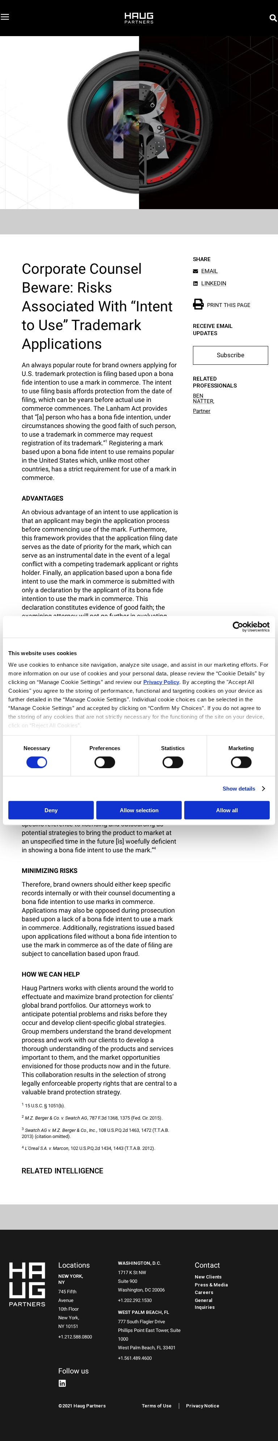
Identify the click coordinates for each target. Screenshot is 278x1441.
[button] (273, 18)
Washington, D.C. (139, 1263)
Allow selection (139, 810)
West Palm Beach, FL (143, 1312)
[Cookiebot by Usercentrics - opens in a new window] (238, 627)
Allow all (227, 810)
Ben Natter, (203, 398)
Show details (239, 788)
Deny (51, 810)
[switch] (104, 762)
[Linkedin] (62, 1383)
